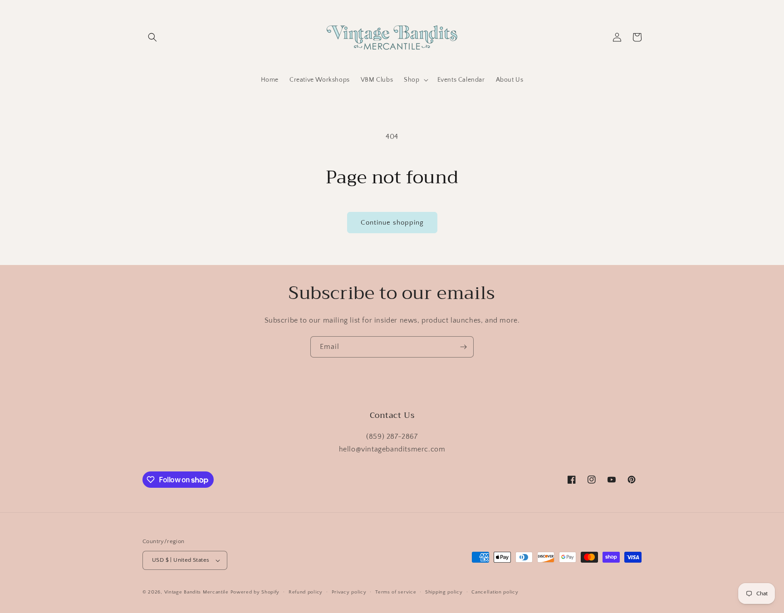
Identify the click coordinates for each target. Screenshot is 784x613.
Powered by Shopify (255, 592)
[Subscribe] (463, 347)
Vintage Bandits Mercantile (196, 592)
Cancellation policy (494, 592)
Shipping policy (444, 592)
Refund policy (306, 592)
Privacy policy (349, 592)
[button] (152, 37)
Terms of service (395, 592)
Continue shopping (392, 222)
